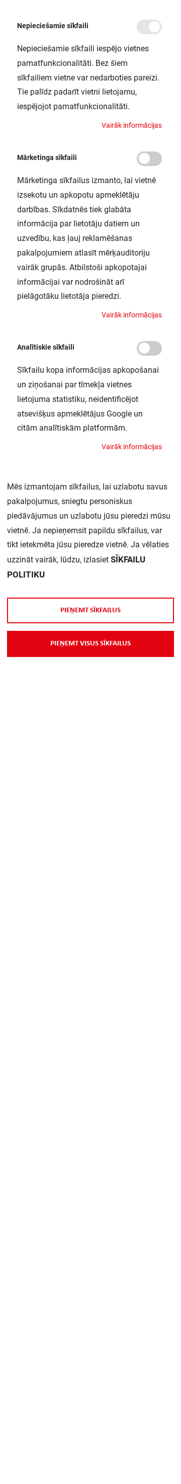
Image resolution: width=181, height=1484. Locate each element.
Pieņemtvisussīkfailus (90, 643)
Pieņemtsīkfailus (90, 610)
